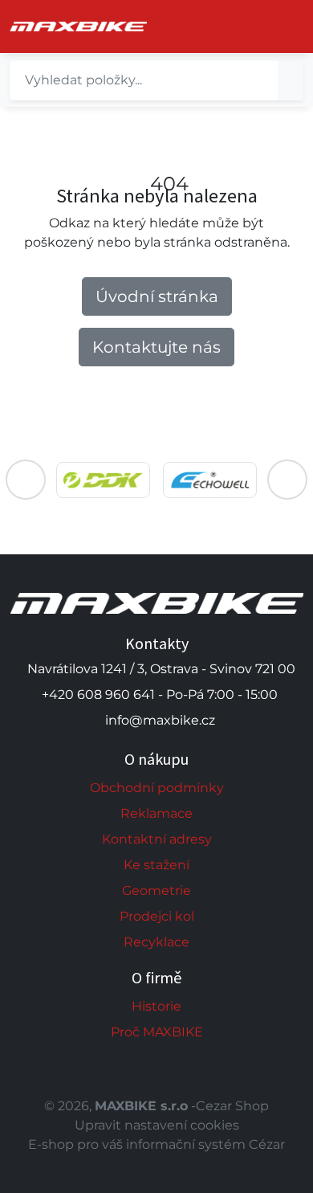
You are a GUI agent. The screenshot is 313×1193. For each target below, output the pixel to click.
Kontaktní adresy (157, 839)
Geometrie (156, 890)
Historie (156, 1006)
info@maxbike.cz (160, 720)
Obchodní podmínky (157, 787)
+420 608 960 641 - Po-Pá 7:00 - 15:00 (160, 694)
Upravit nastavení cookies (157, 1125)
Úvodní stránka (157, 296)
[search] (290, 80)
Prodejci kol (157, 916)
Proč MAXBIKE (157, 1032)
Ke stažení (156, 864)
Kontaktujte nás (156, 347)
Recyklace (156, 942)
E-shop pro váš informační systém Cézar (156, 1144)
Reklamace (156, 813)
